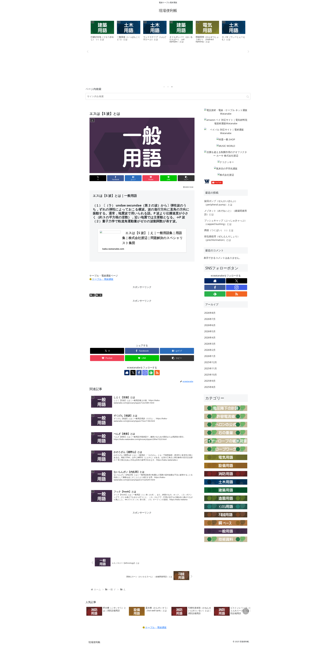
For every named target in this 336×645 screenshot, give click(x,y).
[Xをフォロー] (133, 372)
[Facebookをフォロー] (139, 372)
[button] (247, 97)
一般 (99, 295)
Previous (87, 51)
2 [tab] (168, 86)
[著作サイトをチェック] (127, 372)
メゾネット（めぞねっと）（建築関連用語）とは (225, 212)
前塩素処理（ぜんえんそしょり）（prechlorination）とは (222, 238)
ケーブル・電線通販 (102, 279)
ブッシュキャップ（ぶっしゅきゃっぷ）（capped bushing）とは (225, 222)
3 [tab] (172, 86)
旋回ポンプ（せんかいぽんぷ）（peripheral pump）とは (220, 202)
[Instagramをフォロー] (145, 372)
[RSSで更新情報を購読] (157, 372)
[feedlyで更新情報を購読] (151, 372)
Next (248, 51)
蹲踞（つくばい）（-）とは (218, 230)
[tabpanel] (102, 31)
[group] (107, 611)
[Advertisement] (168, 64)
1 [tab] (164, 86)
